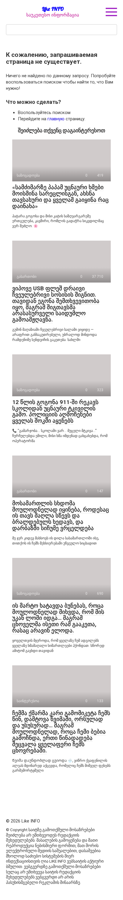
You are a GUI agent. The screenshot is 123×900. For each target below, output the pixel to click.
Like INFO (53, 8)
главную (55, 119)
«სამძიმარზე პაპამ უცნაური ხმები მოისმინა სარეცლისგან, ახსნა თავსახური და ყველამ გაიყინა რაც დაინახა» (60, 197)
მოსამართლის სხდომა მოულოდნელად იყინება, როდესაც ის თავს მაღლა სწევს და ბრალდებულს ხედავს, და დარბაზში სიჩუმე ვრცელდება (60, 516)
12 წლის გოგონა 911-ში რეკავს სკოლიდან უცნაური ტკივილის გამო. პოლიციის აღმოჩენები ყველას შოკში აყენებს (55, 411)
